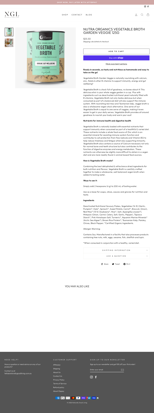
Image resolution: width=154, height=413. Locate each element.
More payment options (116, 64)
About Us (57, 372)
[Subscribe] (122, 369)
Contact (77, 15)
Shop (65, 15)
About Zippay (58, 391)
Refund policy (58, 387)
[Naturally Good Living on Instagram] (91, 377)
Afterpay (57, 365)
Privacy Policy (58, 380)
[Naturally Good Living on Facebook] (95, 377)
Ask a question (116, 256)
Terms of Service (60, 383)
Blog (89, 15)
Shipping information (116, 250)
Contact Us (57, 376)
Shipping (86, 41)
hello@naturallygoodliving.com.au (18, 373)
